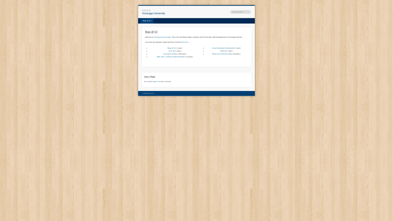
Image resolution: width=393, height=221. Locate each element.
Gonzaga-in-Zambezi (170, 54)
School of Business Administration (223, 48)
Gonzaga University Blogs (162, 37)
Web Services (184, 42)
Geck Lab (171, 51)
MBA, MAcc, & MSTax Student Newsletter (171, 57)
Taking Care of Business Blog (222, 54)
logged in (155, 81)
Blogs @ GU (146, 10)
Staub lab (223, 51)
